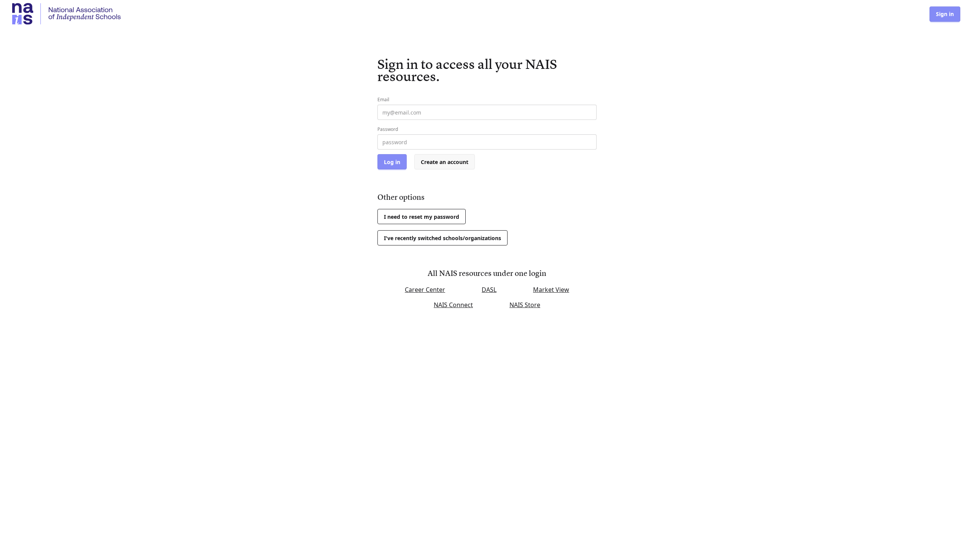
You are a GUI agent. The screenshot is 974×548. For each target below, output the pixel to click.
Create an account (444, 162)
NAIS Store (524, 305)
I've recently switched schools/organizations (442, 238)
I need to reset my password (421, 216)
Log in (392, 162)
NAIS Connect (453, 305)
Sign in (945, 14)
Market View (551, 289)
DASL (489, 289)
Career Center (425, 289)
